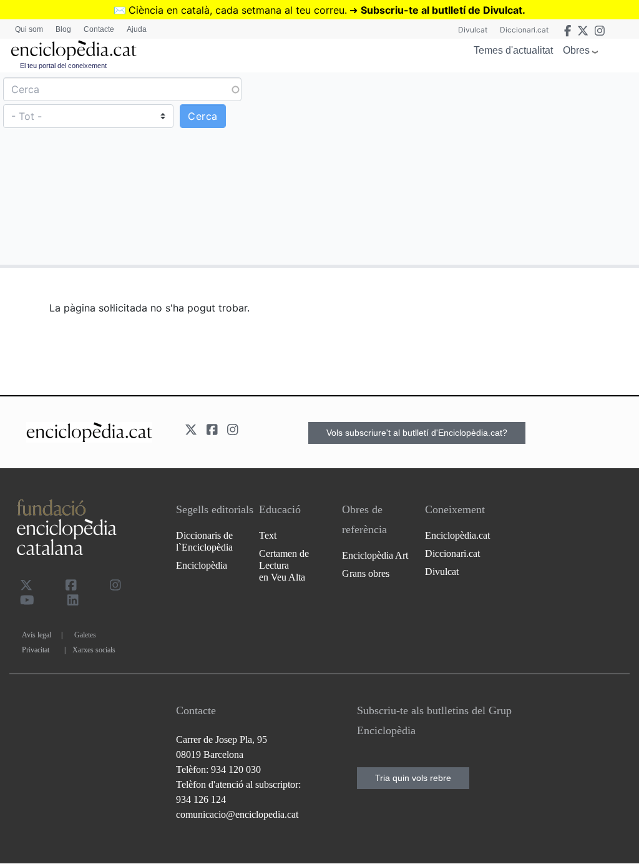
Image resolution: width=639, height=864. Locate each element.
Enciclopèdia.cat (457, 535)
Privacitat (35, 650)
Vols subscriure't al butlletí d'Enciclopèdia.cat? (416, 433)
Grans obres (365, 573)
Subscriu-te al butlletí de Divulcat (441, 10)
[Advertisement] (478, 168)
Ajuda (137, 29)
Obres (576, 50)
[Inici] (74, 50)
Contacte (99, 29)
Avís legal (36, 635)
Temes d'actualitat (513, 50)
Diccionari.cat (524, 29)
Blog (63, 29)
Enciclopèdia (201, 565)
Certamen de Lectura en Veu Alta (284, 565)
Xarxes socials (93, 650)
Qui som (29, 29)
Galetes (85, 635)
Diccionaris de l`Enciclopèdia (204, 541)
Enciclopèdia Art (375, 555)
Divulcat (472, 29)
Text (267, 535)
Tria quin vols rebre (413, 778)
